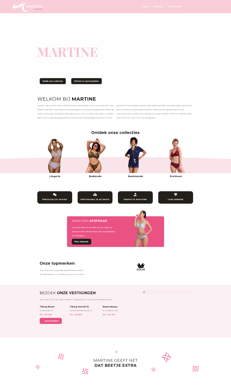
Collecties (158, 6)
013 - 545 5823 (76, 315)
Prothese (176, 176)
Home (146, 6)
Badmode (95, 176)
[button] (92, 267)
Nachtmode (135, 176)
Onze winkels (175, 6)
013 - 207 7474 (109, 315)
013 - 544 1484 (46, 315)
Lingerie (55, 176)
